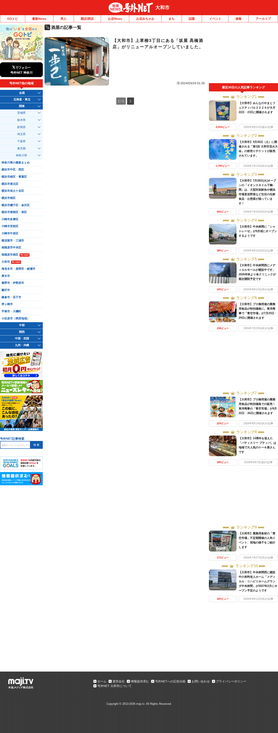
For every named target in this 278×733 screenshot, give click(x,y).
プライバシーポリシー (231, 681)
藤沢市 (6, 290)
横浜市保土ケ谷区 (13, 190)
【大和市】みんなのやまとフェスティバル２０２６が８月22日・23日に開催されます (257, 107)
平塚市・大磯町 (11, 311)
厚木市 (6, 275)
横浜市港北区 (10, 183)
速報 (238, 18)
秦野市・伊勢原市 (13, 282)
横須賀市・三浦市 (13, 240)
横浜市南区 (9, 198)
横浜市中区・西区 (13, 169)
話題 (192, 18)
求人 (63, 18)
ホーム (101, 681)
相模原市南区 (15, 254)
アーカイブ (263, 18)
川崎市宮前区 (10, 226)
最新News (39, 18)
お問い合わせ (201, 681)
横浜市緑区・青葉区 (14, 176)
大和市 (162, 7)
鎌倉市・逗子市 (11, 297)
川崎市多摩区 (10, 219)
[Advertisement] (243, 54)
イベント (215, 18)
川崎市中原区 (10, 233)
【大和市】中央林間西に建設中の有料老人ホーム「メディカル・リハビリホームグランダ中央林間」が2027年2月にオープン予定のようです (258, 581)
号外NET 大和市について (114, 686)
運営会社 (119, 681)
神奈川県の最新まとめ (16, 162)
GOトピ (12, 18)
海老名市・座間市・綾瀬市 (18, 268)
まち (172, 18)
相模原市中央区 (11, 247)
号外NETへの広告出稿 (170, 681)
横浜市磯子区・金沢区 (16, 205)
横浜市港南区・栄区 (14, 212)
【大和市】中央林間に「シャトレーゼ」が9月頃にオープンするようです (258, 231)
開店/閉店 (87, 18)
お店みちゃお (145, 18)
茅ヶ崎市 (7, 304)
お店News (115, 18)
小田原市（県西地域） (16, 318)
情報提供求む (140, 681)
